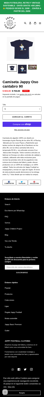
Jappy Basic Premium (13, 324)
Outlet (7, 331)
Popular (8, 288)
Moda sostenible (11, 318)
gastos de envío (26, 94)
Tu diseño (8, 247)
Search (7, 204)
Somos (7, 223)
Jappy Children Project (13, 229)
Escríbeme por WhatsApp (15, 211)
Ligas (7, 306)
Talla (4, 105)
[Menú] (40, 23)
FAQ (6, 217)
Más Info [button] (11, 387)
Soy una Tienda (11, 241)
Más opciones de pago (22, 130)
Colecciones (9, 300)
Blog (6, 235)
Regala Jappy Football (13, 312)
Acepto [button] (22, 393)
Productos (9, 294)
